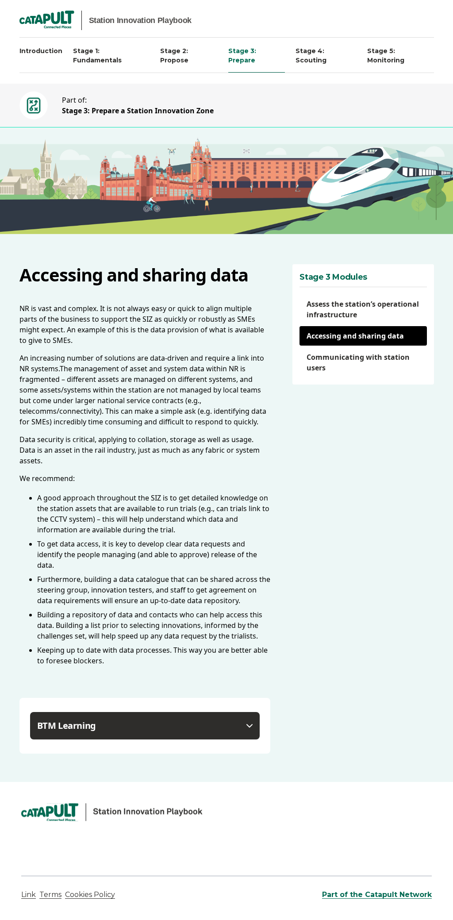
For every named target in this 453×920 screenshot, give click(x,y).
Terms (50, 894)
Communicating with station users (358, 362)
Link (28, 894)
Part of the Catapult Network (377, 894)
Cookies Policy (90, 894)
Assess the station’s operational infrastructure (363, 309)
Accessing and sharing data (355, 336)
